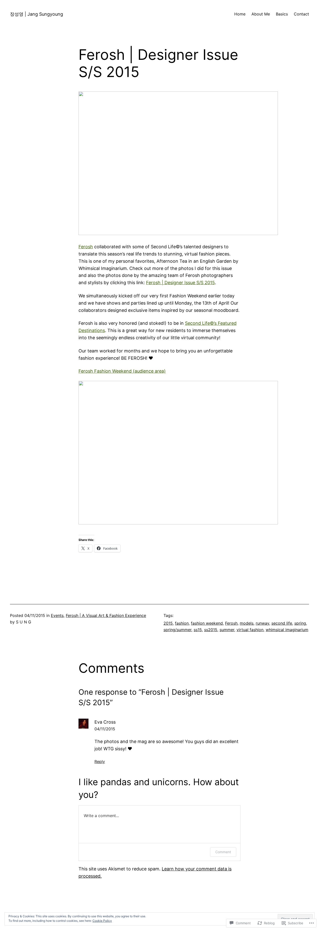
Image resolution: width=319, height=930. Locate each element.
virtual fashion (250, 629)
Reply (99, 761)
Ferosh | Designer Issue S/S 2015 (180, 282)
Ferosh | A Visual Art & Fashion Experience (106, 615)
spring (300, 623)
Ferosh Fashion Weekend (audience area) (122, 371)
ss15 (198, 629)
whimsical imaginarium (287, 629)
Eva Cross (105, 722)
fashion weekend (207, 623)
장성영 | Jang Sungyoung (36, 14)
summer (227, 629)
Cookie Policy (102, 921)
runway (262, 623)
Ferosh (86, 246)
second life (281, 623)
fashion (182, 623)
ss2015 (210, 629)
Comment (223, 852)
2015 (168, 623)
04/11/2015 (104, 728)
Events (57, 615)
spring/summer (177, 629)
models (246, 623)
